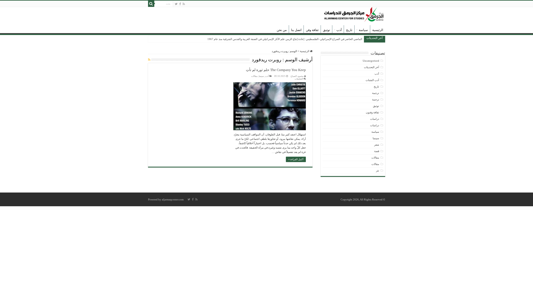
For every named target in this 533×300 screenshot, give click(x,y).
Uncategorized (371, 60)
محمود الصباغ (297, 76)
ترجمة (375, 93)
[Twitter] (176, 3)
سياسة (363, 30)
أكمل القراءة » (295, 159)
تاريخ (349, 30)
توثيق (326, 30)
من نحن (282, 30)
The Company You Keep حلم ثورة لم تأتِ (276, 70)
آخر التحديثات (371, 67)
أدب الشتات (372, 80)
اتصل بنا (296, 30)
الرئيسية (377, 30)
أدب (339, 30)
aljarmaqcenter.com (173, 199)
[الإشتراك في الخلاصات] (149, 59)
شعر (376, 144)
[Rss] (183, 3)
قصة (376, 151)
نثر (377, 170)
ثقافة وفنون (372, 112)
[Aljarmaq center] (354, 13)
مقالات (254, 76)
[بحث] (151, 4)
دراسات (374, 118)
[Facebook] (180, 3)
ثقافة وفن (312, 30)
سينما (261, 76)
